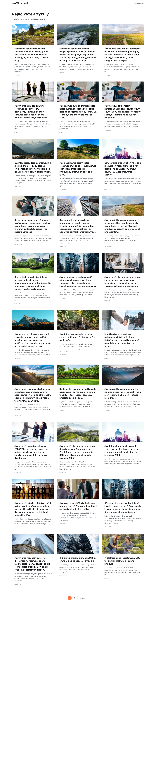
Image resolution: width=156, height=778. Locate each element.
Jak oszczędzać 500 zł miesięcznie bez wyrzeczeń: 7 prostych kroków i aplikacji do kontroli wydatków (78, 506)
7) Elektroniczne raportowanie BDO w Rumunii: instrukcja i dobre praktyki (122, 561)
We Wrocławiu (20, 3)
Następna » (83, 598)
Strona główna (138, 3)
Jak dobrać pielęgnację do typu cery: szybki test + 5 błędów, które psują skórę (77, 337)
